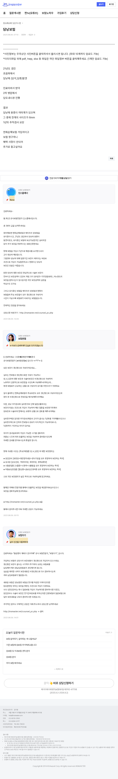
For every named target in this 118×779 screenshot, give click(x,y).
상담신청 (74, 13)
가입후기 (61, 13)
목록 (111, 158)
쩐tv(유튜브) (31, 13)
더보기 (107, 632)
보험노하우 (47, 13)
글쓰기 (101, 4)
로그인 (111, 4)
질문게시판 (15, 13)
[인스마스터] (12, 4)
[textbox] (59, 95)
